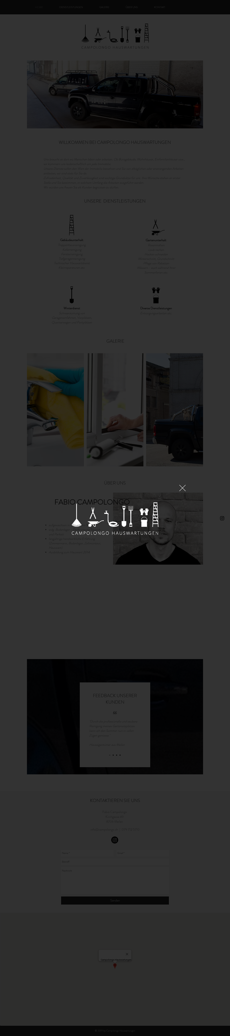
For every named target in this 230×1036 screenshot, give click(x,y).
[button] (182, 488)
